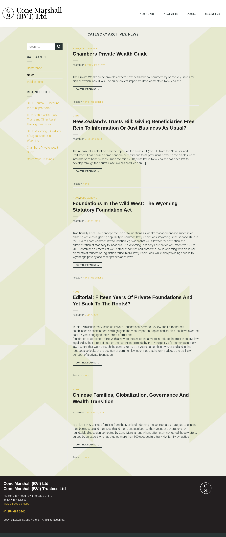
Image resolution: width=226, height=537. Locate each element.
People (191, 14)
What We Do (171, 14)
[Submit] (59, 46)
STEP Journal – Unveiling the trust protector (43, 105)
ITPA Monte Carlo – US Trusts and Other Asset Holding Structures (42, 119)
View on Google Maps (16, 503)
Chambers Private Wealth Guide (43, 150)
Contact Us (212, 14)
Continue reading (87, 89)
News (30, 75)
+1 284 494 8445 (14, 511)
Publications (35, 81)
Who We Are (147, 14)
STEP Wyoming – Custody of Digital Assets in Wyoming (44, 135)
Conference (34, 68)
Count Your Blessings (40, 159)
